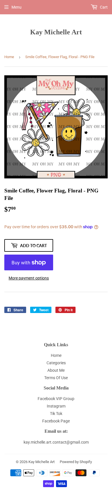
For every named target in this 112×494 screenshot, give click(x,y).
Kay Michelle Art (56, 32)
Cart (103, 7)
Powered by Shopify (76, 462)
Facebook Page (56, 421)
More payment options (29, 278)
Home (9, 57)
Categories (56, 363)
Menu (16, 7)
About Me (56, 370)
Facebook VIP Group (56, 398)
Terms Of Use (56, 377)
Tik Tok (56, 413)
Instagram (56, 406)
